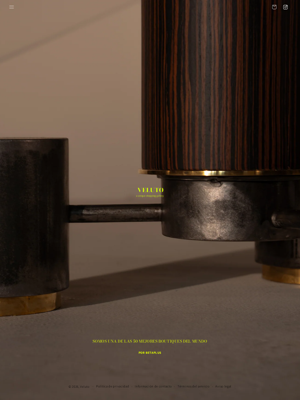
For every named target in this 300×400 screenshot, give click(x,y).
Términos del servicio (194, 386)
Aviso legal (223, 386)
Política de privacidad (112, 386)
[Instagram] (285, 7)
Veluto (84, 386)
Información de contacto (153, 386)
